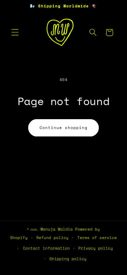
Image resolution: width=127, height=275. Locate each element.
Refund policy (52, 237)
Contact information (46, 248)
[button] (15, 32)
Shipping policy (67, 259)
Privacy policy (95, 248)
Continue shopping (64, 127)
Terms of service (97, 237)
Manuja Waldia (57, 229)
